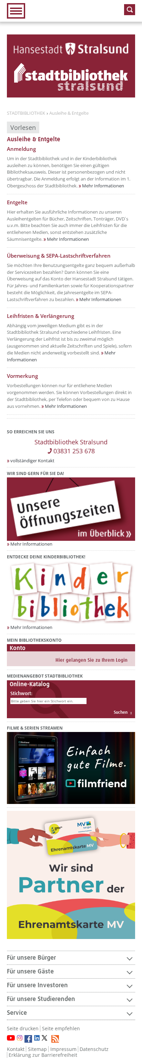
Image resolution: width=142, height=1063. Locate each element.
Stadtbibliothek (26, 113)
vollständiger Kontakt (32, 460)
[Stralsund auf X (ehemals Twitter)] (45, 1039)
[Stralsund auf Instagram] (19, 1038)
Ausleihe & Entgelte (69, 113)
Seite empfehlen (61, 1028)
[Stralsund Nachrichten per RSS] (55, 1039)
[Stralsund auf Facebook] (28, 1039)
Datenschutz (94, 1049)
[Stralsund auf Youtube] (11, 1038)
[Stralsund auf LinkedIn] (37, 1038)
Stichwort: (21, 693)
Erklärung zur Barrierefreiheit (43, 1055)
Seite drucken (23, 1028)
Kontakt (15, 1049)
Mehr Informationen (103, 186)
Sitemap (37, 1049)
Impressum (63, 1049)
